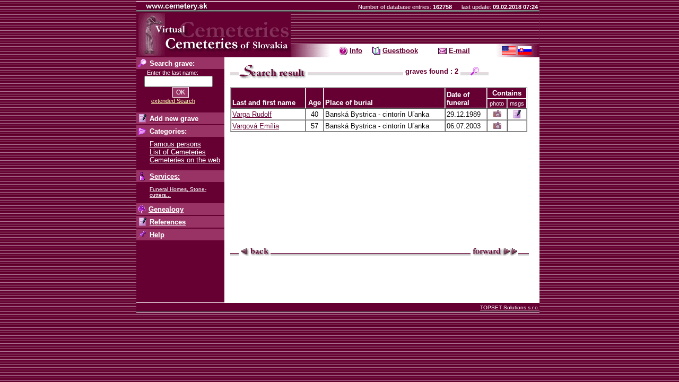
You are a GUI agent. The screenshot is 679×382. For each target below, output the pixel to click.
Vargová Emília (255, 126)
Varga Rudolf (252, 114)
